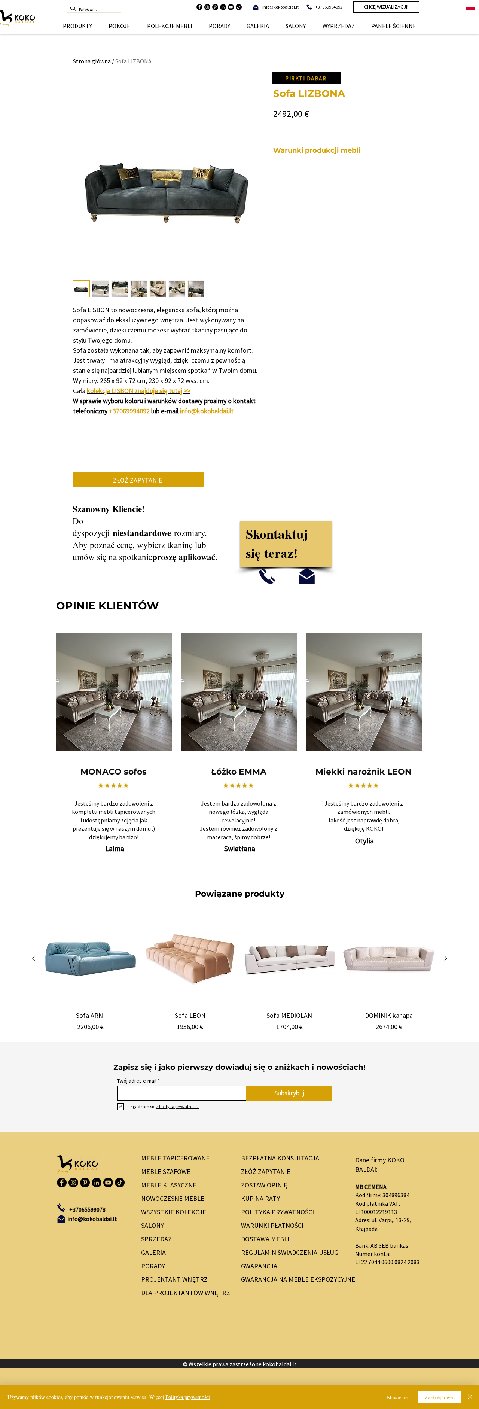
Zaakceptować (440, 1397)
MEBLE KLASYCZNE (168, 1185)
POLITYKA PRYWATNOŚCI (277, 1212)
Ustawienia (396, 1397)
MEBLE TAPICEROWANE (175, 1158)
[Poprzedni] (33, 958)
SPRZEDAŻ (156, 1239)
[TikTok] (239, 7)
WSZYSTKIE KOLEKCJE (173, 1212)
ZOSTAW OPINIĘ (264, 1185)
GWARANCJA (259, 1266)
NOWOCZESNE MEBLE (172, 1198)
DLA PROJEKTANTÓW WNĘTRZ (183, 1292)
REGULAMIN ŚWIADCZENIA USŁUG (289, 1252)
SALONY (152, 1225)
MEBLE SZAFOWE (165, 1171)
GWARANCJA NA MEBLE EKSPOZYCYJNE (291, 1279)
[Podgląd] (91, 959)
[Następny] (445, 958)
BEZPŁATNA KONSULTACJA (280, 1158)
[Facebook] (199, 7)
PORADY (153, 1266)
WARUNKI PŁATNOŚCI (272, 1225)
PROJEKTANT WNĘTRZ (174, 1279)
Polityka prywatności (187, 1396)
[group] (239, 972)
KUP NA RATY (260, 1198)
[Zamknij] (470, 1397)
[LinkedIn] (223, 7)
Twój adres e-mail (136, 1080)
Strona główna (92, 61)
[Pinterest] (215, 7)
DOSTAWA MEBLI (265, 1239)
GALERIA (153, 1252)
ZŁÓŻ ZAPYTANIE (265, 1171)
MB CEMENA (371, 1186)
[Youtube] (231, 7)
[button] (77, 25)
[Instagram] (207, 7)
